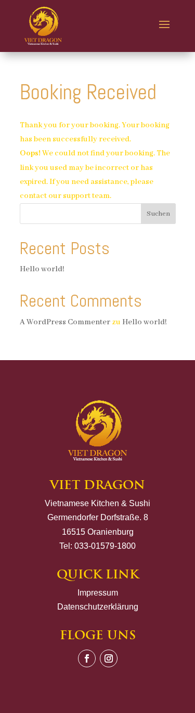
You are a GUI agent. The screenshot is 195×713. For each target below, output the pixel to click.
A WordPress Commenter (65, 322)
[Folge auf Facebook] (87, 658)
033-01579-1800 (105, 546)
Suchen (158, 213)
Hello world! (42, 269)
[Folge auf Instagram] (109, 658)
